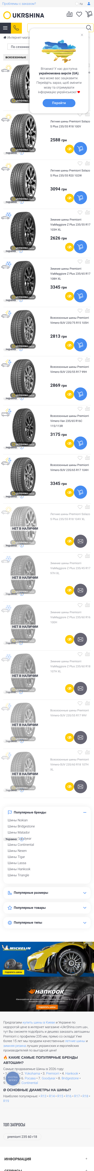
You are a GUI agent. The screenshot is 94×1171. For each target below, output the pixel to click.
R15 (60, 1096)
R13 (43, 1096)
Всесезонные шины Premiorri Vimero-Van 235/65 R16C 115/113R (69, 421)
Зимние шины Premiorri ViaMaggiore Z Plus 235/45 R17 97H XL (70, 568)
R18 (85, 1096)
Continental (30, 1083)
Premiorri (52, 1073)
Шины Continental (21, 845)
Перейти (59, 103)
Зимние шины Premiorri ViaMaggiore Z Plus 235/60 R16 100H (70, 617)
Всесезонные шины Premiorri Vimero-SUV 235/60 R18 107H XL (69, 764)
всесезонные (15, 57)
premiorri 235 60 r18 (22, 1137)
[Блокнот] (80, 114)
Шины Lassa (17, 863)
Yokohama (32, 1073)
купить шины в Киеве (39, 1022)
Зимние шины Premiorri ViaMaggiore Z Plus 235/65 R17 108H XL (70, 274)
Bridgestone (70, 1078)
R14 (52, 1096)
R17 (77, 1096)
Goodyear (49, 1078)
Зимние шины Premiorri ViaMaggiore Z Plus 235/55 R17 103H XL (70, 224)
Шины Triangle (18, 875)
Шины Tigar (16, 857)
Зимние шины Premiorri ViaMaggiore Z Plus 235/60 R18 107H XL (70, 666)
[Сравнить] (87, 114)
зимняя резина (14, 1046)
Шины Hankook (19, 869)
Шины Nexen (17, 851)
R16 (68, 1096)
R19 (6, 1101)
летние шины (75, 1041)
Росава (30, 1078)
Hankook (71, 1073)
